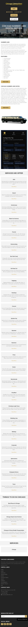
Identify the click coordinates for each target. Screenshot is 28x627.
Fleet (2, 571)
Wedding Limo (14, 418)
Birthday (14, 431)
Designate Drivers (14, 472)
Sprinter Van (14, 318)
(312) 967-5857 (4, 593)
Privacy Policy (4, 583)
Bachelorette (14, 379)
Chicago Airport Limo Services (14, 516)
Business (14, 342)
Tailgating (14, 280)
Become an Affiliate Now (22, 619)
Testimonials (4, 582)
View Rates (5, 107)
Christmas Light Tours (14, 406)
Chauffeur (14, 392)
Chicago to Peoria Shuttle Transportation (14, 530)
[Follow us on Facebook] (2, 624)
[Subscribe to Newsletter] (26, 616)
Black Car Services (14, 218)
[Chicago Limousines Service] (14, 3)
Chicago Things (4, 577)
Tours (14, 484)
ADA (14, 179)
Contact (3, 580)
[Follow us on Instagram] (10, 624)
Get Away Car (14, 268)
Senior (14, 367)
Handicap (14, 292)
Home (2, 569)
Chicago (14, 549)
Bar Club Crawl (14, 256)
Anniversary (14, 205)
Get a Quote (14, 19)
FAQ (2, 585)
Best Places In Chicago (14, 503)
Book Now (14, 15)
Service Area (4, 574)
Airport (14, 193)
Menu (14, 8)
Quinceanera (14, 458)
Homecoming (14, 244)
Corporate (14, 445)
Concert (14, 306)
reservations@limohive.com (7, 594)
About (2, 579)
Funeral (14, 232)
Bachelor (14, 330)
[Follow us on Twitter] (5, 624)
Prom (14, 354)
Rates (2, 576)
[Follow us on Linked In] (8, 624)
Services (3, 572)
